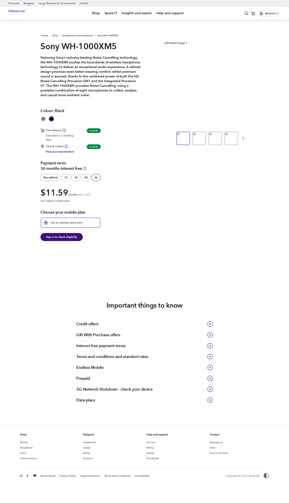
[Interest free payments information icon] (85, 168)
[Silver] (43, 119)
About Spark (47, 475)
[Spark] (16, 13)
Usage (86, 447)
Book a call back (219, 452)
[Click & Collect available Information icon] (66, 146)
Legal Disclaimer (90, 475)
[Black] (51, 119)
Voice (23, 452)
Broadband (26, 447)
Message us (216, 442)
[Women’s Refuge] (266, 476)
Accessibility (142, 475)
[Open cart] (253, 13)
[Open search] (246, 13)
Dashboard (89, 442)
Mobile (24, 442)
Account (151, 442)
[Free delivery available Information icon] (64, 130)
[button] (268, 13)
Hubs (212, 447)
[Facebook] (28, 476)
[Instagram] (21, 476)
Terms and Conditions (117, 475)
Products (88, 458)
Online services (28, 458)
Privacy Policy (67, 475)
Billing (86, 452)
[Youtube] (34, 476)
